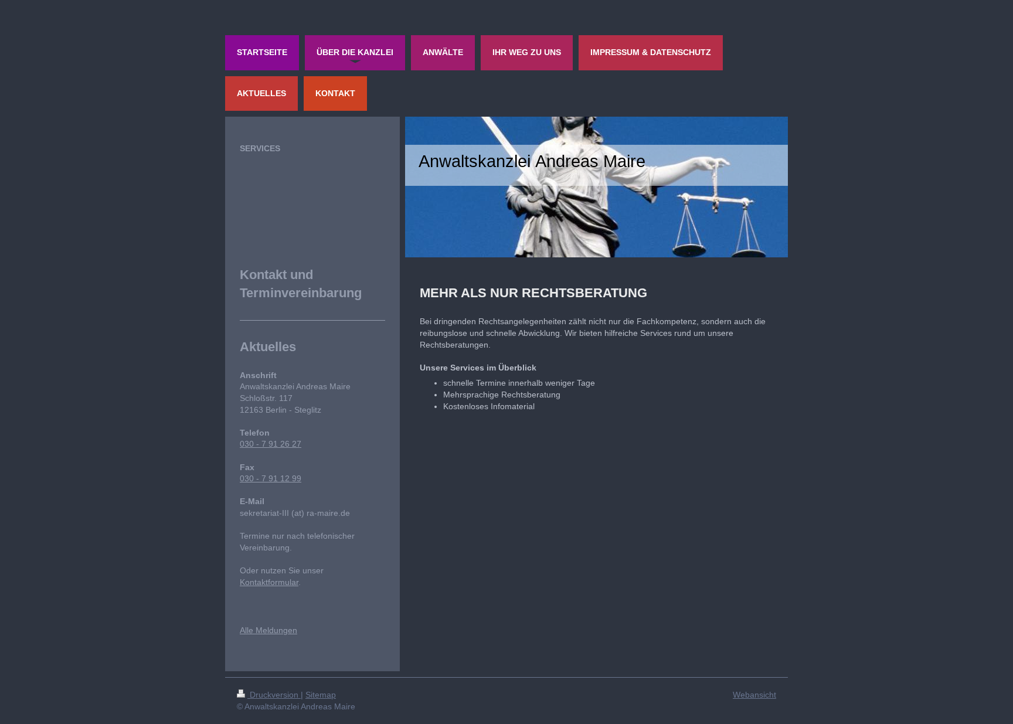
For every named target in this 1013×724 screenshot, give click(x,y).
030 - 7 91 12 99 (270, 478)
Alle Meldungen (268, 630)
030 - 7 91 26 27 (270, 443)
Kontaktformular (269, 582)
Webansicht (754, 694)
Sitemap (320, 694)
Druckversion (274, 694)
